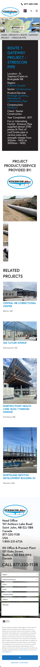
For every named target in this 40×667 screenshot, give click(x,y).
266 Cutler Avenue (15, 342)
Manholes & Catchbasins (14, 99)
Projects (14, 34)
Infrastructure (23, 89)
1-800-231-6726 (12, 541)
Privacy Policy (23, 650)
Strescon (12, 107)
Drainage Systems (17, 95)
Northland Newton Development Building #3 (19, 476)
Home (4, 34)
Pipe (24, 101)
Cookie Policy (15, 662)
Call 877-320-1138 (20, 564)
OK (20, 657)
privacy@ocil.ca (6, 651)
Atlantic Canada (16, 85)
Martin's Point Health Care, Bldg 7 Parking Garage (17, 409)
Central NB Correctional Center (19, 304)
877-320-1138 (11, 534)
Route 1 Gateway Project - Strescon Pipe (17, 57)
